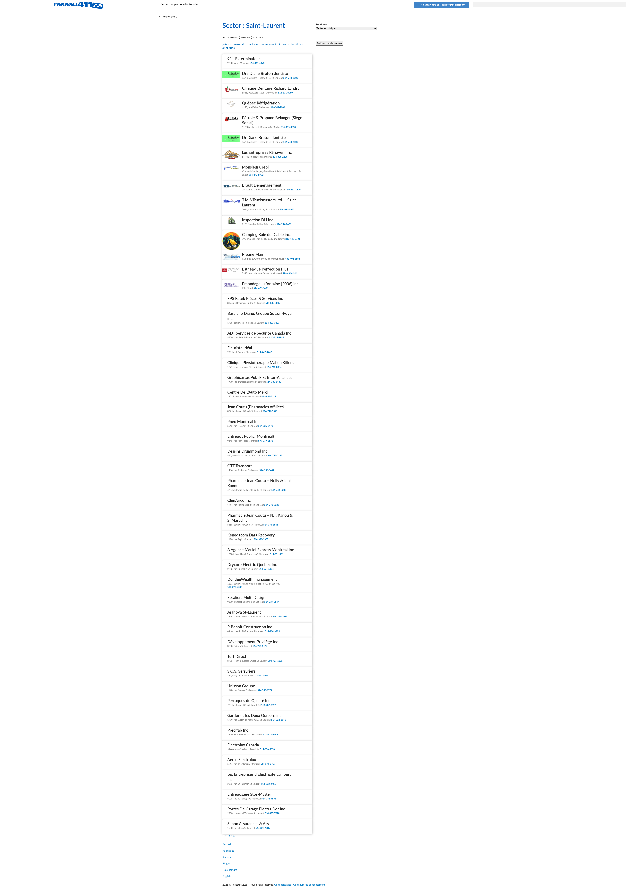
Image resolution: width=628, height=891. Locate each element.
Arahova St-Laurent (244, 612)
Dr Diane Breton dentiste (264, 138)
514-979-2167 (260, 646)
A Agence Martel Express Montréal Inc (260, 550)
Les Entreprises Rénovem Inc (267, 153)
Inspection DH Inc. (258, 220)
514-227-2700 (234, 587)
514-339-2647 (271, 602)
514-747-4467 (264, 352)
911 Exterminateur (243, 59)
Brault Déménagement (261, 185)
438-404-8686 (292, 259)
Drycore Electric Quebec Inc (252, 565)
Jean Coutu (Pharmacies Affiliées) (256, 407)
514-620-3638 (260, 288)
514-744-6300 (290, 78)
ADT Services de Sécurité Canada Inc (259, 333)
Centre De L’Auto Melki (247, 392)
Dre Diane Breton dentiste (265, 74)
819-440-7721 (292, 239)
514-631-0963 (287, 210)
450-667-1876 (293, 190)
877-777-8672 (265, 441)
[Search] (309, 4)
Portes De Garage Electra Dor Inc (256, 809)
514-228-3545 (278, 720)
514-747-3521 (270, 411)
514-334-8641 (270, 525)
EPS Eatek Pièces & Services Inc (255, 299)
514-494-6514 (289, 273)
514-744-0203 (278, 490)
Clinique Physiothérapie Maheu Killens (260, 363)
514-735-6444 (266, 470)
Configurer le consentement (309, 884)
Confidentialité (282, 884)
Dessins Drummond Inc (247, 451)
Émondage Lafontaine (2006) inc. (270, 284)
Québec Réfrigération (261, 103)
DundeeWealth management (252, 580)
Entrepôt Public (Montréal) (250, 437)
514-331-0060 (285, 93)
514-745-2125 (275, 456)
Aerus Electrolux (241, 760)
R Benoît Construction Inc (249, 627)
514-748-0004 (274, 367)
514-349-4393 (257, 63)
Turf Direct (236, 657)
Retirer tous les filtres (329, 43)
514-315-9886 (276, 338)
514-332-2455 (268, 784)
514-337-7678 (272, 813)
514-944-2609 (284, 224)
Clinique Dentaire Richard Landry (271, 89)
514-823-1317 (263, 828)
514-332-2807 (261, 539)
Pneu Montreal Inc (243, 422)
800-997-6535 (275, 661)
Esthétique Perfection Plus (265, 269)
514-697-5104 (266, 569)
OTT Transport (239, 466)
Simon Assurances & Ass (248, 824)
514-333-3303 (272, 323)
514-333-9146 (270, 735)
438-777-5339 (261, 676)
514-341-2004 (277, 107)
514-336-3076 (267, 749)
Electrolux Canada (243, 745)
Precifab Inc (237, 730)
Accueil (226, 844)
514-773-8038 (271, 505)
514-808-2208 (280, 157)
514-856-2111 (268, 397)
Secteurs (227, 857)
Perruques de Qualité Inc (248, 701)
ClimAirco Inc (239, 501)
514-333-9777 (264, 690)
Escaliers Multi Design (246, 598)
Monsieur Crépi (255, 167)
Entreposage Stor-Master (249, 795)
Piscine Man (252, 255)
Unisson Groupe (241, 686)
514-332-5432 (273, 382)
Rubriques (228, 850)
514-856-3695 (280, 617)
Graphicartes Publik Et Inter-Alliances (259, 378)
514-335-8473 (265, 426)
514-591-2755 (268, 764)
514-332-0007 (272, 303)
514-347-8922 (256, 175)
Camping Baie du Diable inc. (266, 235)
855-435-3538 (288, 127)
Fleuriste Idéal (239, 348)
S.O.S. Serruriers (241, 671)
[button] (549, 4)
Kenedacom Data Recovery (251, 535)
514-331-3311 (277, 554)
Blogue (226, 863)
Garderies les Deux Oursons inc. (254, 716)
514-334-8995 (272, 631)
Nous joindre (229, 870)
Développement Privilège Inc (252, 642)
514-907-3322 (268, 705)
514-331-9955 (268, 799)
